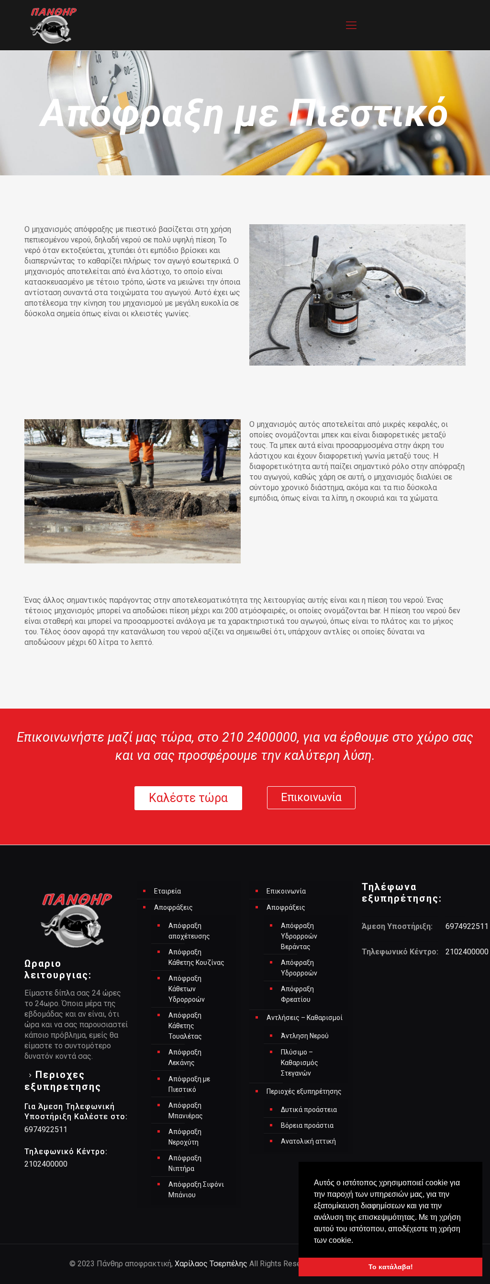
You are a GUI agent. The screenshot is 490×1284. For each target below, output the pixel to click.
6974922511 (45, 1129)
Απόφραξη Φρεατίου (297, 994)
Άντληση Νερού (305, 1036)
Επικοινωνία (311, 797)
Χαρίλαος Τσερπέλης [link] (211, 1263)
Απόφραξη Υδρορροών (299, 968)
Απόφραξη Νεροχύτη (184, 1137)
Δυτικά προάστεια (309, 1109)
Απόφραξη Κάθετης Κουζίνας (196, 957)
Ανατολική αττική (308, 1141)
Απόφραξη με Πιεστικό (189, 1084)
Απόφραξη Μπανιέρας (185, 1110)
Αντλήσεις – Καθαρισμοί (305, 1017)
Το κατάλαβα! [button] (390, 1267)
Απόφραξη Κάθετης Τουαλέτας (185, 1025)
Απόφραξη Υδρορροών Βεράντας (299, 936)
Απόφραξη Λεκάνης (184, 1057)
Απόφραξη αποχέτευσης (189, 931)
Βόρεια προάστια (307, 1125)
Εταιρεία (167, 891)
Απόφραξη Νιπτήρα (184, 1163)
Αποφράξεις (173, 907)
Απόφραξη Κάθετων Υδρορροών (186, 988)
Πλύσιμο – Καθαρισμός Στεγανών (299, 1062)
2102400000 (45, 1164)
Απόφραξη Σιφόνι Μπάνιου (196, 1190)
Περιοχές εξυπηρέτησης (304, 1091)
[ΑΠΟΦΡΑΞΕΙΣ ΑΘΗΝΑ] (53, 25)
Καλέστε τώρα (188, 798)
